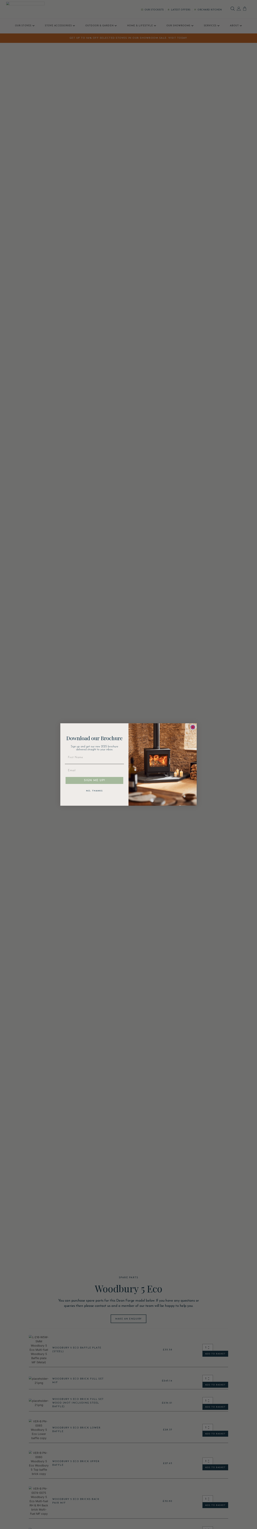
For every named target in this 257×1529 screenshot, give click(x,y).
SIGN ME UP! (94, 780)
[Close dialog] (193, 727)
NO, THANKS (94, 791)
